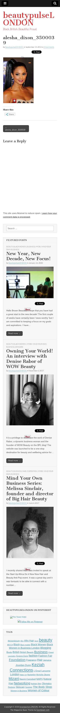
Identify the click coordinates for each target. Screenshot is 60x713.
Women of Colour (38, 690)
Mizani (14, 679)
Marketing (31, 675)
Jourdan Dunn (23, 665)
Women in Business (19, 691)
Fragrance (31, 660)
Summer (28, 687)
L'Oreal (37, 670)
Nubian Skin (36, 684)
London (14, 674)
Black (17, 644)
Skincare (19, 347)
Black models (25, 645)
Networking (22, 683)
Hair (24, 471)
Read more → (14, 333)
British (16, 652)
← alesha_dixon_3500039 (15, 128)
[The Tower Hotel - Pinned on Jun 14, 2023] (18, 617)
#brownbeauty (14, 641)
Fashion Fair (45, 655)
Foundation (17, 659)
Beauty (9, 247)
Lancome (45, 670)
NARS (39, 679)
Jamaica (47, 660)
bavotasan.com (43, 710)
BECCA (10, 645)
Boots (9, 652)
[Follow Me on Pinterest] (30, 621)
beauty (45, 639)
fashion (33, 655)
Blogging (45, 647)
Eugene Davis (22, 656)
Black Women (20, 247)
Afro (22, 641)
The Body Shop (42, 686)
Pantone (11, 687)
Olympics (47, 683)
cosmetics (12, 656)
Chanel (51, 652)
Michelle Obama (43, 675)
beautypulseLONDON (28, 18)
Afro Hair (29, 640)
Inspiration (32, 471)
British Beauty (27, 652)
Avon (36, 641)
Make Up (23, 675)
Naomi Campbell (28, 679)
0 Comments (49, 47)
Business (31, 247)
